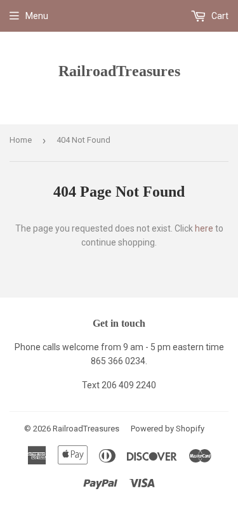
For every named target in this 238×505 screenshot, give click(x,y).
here (204, 228)
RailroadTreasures (119, 70)
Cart (218, 16)
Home (21, 140)
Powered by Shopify (167, 428)
